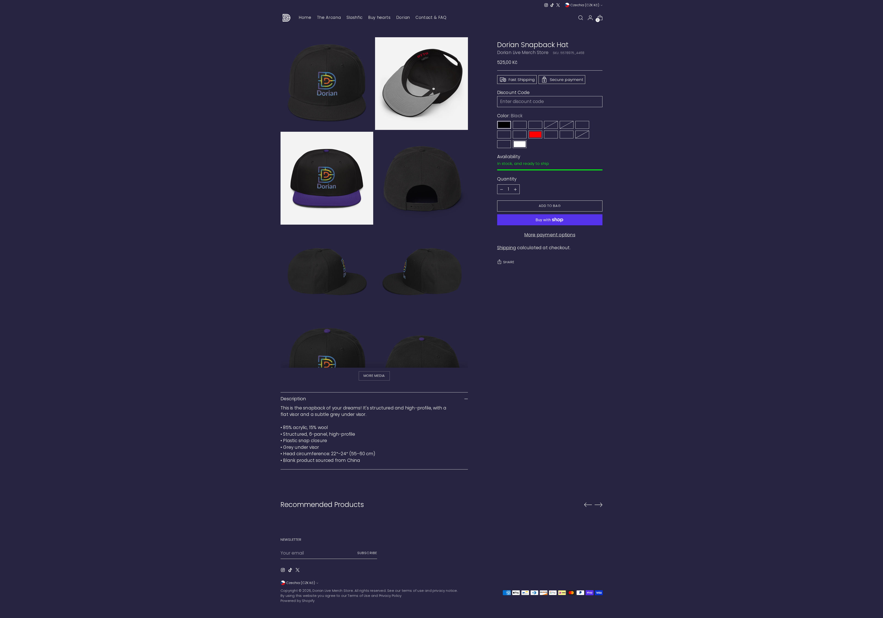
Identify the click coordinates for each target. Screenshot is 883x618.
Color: (509, 116)
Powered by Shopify (298, 600)
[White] (520, 144)
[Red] (535, 134)
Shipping (506, 248)
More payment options (549, 235)
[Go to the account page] (590, 17)
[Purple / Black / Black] (520, 125)
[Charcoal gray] (566, 134)
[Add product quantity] (515, 189)
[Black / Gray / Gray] (582, 134)
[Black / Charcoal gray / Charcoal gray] (551, 134)
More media (374, 375)
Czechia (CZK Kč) (584, 5)
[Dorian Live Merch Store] (286, 17)
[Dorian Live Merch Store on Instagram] (546, 5)
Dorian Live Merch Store (522, 52)
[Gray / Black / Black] (566, 125)
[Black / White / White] (504, 144)
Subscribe (367, 553)
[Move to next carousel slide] (598, 505)
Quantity (507, 179)
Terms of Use (359, 595)
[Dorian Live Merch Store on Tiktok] (552, 5)
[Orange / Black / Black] (551, 125)
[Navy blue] (520, 134)
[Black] (504, 125)
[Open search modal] (580, 17)
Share (508, 262)
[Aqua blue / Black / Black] (582, 125)
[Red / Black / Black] (535, 125)
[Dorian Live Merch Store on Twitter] (558, 5)
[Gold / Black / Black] (504, 134)
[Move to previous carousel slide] (588, 505)
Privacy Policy (390, 595)
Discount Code (513, 92)
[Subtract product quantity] (501, 189)
